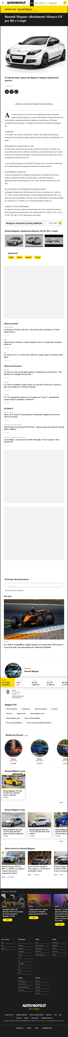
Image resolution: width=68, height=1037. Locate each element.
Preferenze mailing (46, 1018)
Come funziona (55, 942)
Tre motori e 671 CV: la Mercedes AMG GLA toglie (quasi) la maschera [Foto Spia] (33, 356)
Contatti (26, 1018)
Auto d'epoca (37, 987)
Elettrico (2, 948)
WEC (19, 966)
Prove (3, 877)
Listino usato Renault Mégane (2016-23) (39, 723)
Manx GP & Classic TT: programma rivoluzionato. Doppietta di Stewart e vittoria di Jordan (32, 415)
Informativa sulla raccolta (8, 1034)
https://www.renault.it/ (16, 697)
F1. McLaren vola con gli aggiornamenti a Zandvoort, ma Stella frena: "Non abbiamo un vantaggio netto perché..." (33, 373)
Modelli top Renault (14, 735)
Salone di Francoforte (39, 945)
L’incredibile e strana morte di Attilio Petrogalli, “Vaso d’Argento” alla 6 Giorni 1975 (32, 441)
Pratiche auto (54, 951)
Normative (54, 948)
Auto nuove (37, 981)
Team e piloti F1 (21, 951)
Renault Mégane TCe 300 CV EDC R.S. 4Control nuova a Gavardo (12, 793)
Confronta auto (21, 990)
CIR (19, 960)
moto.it (29, 1028)
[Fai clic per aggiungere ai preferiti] (11, 92)
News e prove (5, 939)
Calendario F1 (20, 945)
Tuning (37, 257)
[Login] (65, 3)
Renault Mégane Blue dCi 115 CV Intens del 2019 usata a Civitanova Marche (13, 831)
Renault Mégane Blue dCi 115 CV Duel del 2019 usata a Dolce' (39, 831)
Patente (53, 954)
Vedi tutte (61, 802)
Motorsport (21, 939)
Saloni (11, 257)
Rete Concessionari (41, 709)
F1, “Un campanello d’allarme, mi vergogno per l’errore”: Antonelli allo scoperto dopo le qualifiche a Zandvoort (31, 398)
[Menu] (3, 3)
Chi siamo (18, 1018)
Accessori (55, 709)
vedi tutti (26, 735)
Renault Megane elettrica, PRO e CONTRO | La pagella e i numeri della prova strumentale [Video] (13, 869)
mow (36, 1028)
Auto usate (37, 984)
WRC (19, 969)
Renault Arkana (13, 760)
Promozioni (37, 993)
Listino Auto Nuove (21, 981)
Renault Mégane (31, 671)
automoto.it (19, 1028)
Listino (20, 978)
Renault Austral (39, 760)
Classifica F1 (20, 948)
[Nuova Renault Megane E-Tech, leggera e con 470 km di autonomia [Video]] (39, 858)
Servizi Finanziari (11, 709)
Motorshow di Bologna (39, 954)
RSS (60, 1015)
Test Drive (9, 713)
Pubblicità (49, 1015)
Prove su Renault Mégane (14, 723)
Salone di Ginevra (38, 948)
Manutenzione (54, 945)
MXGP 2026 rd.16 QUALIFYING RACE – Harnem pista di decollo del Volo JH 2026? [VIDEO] (34, 428)
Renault (13, 759)
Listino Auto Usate (21, 984)
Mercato (28, 257)
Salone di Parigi (38, 951)
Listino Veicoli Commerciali (23, 987)
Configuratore (26, 709)
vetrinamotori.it (47, 1028)
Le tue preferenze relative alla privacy (27, 1034)
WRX (19, 972)
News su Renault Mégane (32, 718)
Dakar (19, 957)
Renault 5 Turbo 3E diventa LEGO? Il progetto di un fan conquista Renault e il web (13, 912)
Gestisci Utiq (35, 1018)
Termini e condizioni (21, 1015)
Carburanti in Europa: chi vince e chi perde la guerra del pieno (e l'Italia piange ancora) (32, 330)
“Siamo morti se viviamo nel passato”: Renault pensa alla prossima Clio (38, 911)
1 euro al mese (53, 223)
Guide (54, 939)
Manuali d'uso (21, 713)
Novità (20, 257)
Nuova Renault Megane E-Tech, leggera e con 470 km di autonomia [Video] (39, 868)
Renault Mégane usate (13, 718)
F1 (18, 942)
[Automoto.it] (16, 3)
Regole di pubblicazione (36, 1015)
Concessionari (38, 990)
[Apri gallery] (14, 241)
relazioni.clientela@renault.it (18, 696)
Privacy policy (9, 1015)
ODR (55, 1015)
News (5, 906)
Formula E (20, 954)
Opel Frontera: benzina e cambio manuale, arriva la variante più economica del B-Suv (33, 343)
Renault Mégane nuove (37, 713)
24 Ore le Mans (21, 963)
